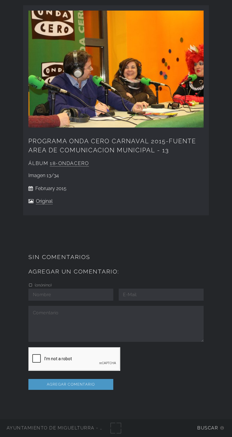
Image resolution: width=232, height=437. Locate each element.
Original (44, 201)
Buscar (207, 427)
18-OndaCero (69, 163)
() (42, 285)
